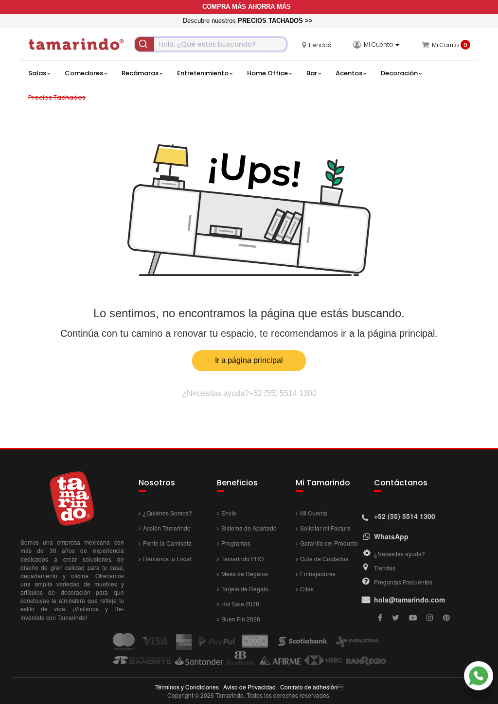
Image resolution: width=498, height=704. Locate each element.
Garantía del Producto (329, 543)
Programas (235, 543)
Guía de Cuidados (324, 558)
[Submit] (144, 44)
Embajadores (318, 573)
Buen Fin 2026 (240, 619)
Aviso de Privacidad (249, 687)
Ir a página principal (249, 360)
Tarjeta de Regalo (244, 588)
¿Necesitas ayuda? (399, 553)
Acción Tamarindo (167, 528)
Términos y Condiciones (187, 687)
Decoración (399, 73)
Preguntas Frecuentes (403, 582)
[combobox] (211, 44)
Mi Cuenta (313, 513)
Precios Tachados (57, 97)
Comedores (84, 73)
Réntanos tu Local (167, 558)
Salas (37, 73)
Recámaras (140, 73)
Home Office (267, 73)
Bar (311, 73)
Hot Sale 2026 (240, 604)
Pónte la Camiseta (167, 543)
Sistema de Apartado (249, 528)
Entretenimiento (203, 73)
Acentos (349, 73)
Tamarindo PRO (242, 558)
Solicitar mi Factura (325, 528)
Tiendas (384, 568)
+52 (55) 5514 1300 (283, 393)
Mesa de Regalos (244, 573)
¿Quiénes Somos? (167, 513)
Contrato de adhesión (309, 687)
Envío (228, 513)
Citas (307, 588)
